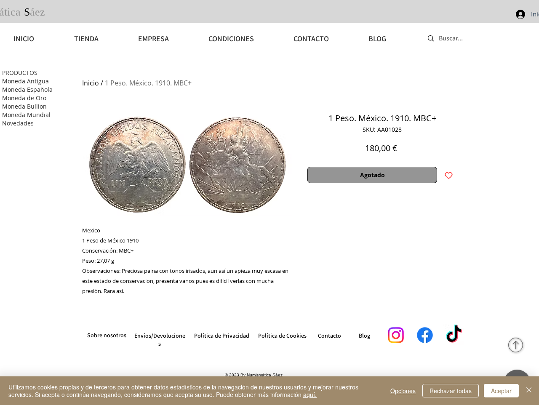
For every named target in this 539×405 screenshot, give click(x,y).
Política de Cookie (281, 335)
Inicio (90, 83)
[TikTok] (453, 335)
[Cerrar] (529, 390)
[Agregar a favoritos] (448, 175)
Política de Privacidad (221, 335)
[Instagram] (395, 335)
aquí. (310, 394)
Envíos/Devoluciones (159, 339)
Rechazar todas (451, 390)
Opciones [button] (403, 390)
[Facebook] (424, 335)
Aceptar (501, 390)
